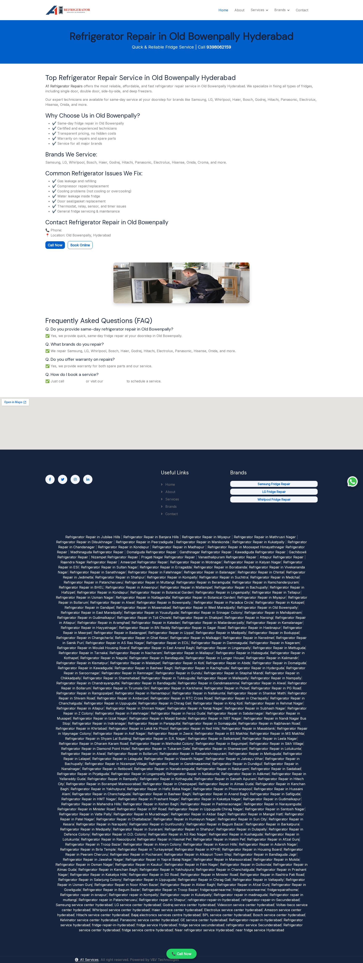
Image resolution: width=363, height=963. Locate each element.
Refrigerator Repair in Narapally (101, 824)
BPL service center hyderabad (227, 915)
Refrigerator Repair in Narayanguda (272, 804)
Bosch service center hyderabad (279, 915)
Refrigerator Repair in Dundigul (237, 764)
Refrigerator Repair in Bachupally (241, 587)
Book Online (80, 245)
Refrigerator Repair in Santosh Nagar (275, 809)
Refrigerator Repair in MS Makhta (277, 733)
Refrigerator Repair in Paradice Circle (223, 602)
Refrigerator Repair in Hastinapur (254, 628)
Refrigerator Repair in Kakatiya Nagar (211, 799)
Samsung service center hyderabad (84, 905)
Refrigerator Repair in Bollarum (132, 754)
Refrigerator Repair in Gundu (178, 673)
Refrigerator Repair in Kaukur (138, 864)
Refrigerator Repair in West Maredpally (204, 607)
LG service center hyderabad (137, 905)
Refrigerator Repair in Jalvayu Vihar (234, 759)
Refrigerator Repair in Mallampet (186, 587)
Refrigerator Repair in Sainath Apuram (225, 779)
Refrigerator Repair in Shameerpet (219, 749)
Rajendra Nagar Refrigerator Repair (88, 562)
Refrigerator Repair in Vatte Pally (85, 814)
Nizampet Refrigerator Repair (114, 557)
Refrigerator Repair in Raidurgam (222, 769)
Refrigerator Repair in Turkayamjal (145, 849)
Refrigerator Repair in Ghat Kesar (141, 638)
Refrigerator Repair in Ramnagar (127, 673)
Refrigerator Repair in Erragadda (166, 567)
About (239, 10)
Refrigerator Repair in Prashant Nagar (148, 799)
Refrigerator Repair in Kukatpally (258, 542)
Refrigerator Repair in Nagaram (274, 643)
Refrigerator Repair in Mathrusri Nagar (265, 537)
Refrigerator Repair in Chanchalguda (101, 794)
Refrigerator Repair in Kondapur (123, 547)
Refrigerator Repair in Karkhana (176, 688)
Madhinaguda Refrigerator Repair (97, 552)
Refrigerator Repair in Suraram (137, 829)
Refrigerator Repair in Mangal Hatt (255, 814)
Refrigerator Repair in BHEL (81, 587)
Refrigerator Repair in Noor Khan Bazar (126, 885)
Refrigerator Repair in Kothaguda (166, 779)
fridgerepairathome (282, 890)
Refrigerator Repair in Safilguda (275, 794)
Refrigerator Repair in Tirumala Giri (121, 688)
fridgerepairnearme (215, 890)
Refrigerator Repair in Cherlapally (241, 698)
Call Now (55, 245)
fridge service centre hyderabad (147, 930)
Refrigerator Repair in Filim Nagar (191, 864)
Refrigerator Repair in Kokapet (279, 602)
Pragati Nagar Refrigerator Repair (168, 557)
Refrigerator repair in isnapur (83, 895)
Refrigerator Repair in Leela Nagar (269, 738)
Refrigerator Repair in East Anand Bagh (162, 648)
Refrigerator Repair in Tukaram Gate (161, 749)
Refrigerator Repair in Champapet (169, 784)
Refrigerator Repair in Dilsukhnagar (84, 542)
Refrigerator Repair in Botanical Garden (161, 592)
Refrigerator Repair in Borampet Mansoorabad (103, 784)
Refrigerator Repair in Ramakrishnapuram (192, 754)
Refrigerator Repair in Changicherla (84, 638)
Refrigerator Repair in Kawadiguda (85, 668)
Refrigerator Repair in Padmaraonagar (211, 804)
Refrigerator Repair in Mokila (276, 859)
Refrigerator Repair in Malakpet (135, 663)
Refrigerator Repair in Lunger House (214, 658)
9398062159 (218, 47)
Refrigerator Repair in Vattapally (258, 880)
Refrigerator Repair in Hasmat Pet (164, 839)
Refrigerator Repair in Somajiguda (209, 723)
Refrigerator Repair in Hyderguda (257, 668)
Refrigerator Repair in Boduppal (273, 633)
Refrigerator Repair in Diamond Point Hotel (95, 749)
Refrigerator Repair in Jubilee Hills (92, 537)
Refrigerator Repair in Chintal (261, 572)
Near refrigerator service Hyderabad (204, 930)
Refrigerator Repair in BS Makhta (221, 733)
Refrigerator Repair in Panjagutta (154, 723)
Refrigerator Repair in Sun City (242, 819)
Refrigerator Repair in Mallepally (223, 678)
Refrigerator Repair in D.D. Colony (119, 834)
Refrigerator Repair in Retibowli (107, 769)
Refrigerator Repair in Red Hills (195, 728)
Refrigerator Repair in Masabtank (248, 728)
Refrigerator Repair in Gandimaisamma (208, 683)
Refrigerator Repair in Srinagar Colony (211, 612)
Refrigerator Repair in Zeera (170, 733)
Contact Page (115, 381)
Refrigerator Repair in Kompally (172, 577)
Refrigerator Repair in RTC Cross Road (181, 698)
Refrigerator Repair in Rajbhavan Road (269, 723)
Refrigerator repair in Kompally (133, 895)
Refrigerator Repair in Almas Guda (226, 784)
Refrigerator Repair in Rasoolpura (108, 839)
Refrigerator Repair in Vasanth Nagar (173, 759)
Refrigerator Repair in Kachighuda (202, 668)
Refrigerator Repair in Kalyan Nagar (252, 562)
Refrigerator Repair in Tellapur (276, 592)
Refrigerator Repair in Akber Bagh (187, 885)
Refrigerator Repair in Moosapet (233, 547)
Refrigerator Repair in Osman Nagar (84, 864)
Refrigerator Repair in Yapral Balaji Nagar (158, 859)
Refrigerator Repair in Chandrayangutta (87, 683)
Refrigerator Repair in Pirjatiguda (83, 774)
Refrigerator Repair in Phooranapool (222, 789)
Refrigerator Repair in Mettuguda (279, 648)
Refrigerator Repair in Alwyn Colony (152, 844)
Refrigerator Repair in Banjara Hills (151, 537)
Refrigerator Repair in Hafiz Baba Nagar (159, 789)
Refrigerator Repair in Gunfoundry (156, 824)
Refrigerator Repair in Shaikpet (197, 617)
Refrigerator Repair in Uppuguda (110, 703)
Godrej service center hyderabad (189, 905)
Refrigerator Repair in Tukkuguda (168, 678)
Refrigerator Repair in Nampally (276, 678)
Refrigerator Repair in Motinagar (196, 562)
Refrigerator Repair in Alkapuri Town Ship (197, 854)
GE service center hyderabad (203, 920)
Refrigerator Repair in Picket (226, 688)
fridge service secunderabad (201, 925)
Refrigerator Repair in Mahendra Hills (91, 804)
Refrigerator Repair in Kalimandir (272, 658)
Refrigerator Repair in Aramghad (103, 623)
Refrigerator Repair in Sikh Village (276, 743)
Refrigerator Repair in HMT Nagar (88, 799)
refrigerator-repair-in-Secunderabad (270, 900)
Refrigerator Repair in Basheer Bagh (143, 668)
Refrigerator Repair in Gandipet (89, 607)
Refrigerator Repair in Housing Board (251, 849)
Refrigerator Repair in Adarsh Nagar (268, 844)
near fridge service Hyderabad (259, 930)
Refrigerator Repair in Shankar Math (256, 693)
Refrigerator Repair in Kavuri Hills (210, 844)
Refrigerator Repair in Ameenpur (131, 587)
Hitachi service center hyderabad (102, 915)
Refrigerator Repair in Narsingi (249, 617)
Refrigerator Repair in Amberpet (122, 698)
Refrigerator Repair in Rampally (112, 779)
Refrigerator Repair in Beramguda (203, 582)
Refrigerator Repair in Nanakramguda (164, 769)
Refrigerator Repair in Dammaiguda (219, 643)
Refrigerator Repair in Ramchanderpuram (265, 582)
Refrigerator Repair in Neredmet (248, 638)
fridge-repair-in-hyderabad (113, 925)
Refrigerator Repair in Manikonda (202, 542)
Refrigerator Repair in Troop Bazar (93, 844)
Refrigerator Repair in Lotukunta (275, 749)
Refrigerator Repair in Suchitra (223, 577)
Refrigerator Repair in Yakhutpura (98, 789)
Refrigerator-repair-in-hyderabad (255, 920)
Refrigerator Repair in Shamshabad (111, 678)
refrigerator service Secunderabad (253, 925)
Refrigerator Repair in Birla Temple (88, 849)
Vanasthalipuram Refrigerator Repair (227, 557)
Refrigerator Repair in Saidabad (276, 769)
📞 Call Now (181, 954)
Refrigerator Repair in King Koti (217, 703)
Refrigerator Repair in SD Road (153, 874)
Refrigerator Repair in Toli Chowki (144, 617)
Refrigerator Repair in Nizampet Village (116, 764)
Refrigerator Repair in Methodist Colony (161, 743)
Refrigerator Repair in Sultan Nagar (109, 567)
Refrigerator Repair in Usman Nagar (85, 597)
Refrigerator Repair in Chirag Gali (164, 703)
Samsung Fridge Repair (274, 484)
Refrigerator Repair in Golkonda (245, 864)
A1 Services (89, 960)
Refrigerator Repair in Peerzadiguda (144, 542)
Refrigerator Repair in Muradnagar (141, 814)
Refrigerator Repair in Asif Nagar (119, 733)
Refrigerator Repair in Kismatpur (82, 663)
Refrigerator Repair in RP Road (141, 809)
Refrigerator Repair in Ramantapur (142, 693)
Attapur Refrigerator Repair (282, 557)
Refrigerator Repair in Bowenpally (164, 602)
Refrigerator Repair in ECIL (167, 643)
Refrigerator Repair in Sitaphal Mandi (233, 673)
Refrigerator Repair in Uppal (170, 633)
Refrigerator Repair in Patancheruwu (93, 582)
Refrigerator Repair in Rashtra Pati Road (272, 874)
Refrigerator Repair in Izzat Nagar (100, 718)
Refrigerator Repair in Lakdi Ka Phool (138, 728)
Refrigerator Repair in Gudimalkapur (86, 617)
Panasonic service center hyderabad (149, 920)
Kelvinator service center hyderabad (89, 920)
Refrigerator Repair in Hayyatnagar (89, 628)
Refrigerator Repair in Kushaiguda (236, 834)
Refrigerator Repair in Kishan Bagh (150, 804)
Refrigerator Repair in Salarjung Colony (89, 880)
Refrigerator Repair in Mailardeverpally (213, 623)
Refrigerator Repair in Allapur (80, 708)
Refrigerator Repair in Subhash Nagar (255, 708)
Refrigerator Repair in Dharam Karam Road (93, 743)
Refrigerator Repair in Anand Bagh (220, 794)
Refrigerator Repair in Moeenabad (143, 607)
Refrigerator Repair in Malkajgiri (195, 638)
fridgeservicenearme (249, 890)
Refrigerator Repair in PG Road (276, 688)
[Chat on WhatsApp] (352, 481)
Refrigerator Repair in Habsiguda (242, 653)
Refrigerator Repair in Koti (183, 663)
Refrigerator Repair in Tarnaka (83, 653)
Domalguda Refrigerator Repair (151, 552)
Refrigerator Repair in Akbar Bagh (198, 814)
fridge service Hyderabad (157, 925)
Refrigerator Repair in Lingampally (222, 592)
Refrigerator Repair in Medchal (274, 577)
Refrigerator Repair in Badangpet (120, 633)
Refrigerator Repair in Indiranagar (99, 723)
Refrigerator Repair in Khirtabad (81, 728)
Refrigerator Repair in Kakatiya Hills (98, 874)
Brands (170, 506)
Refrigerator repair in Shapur (162, 900)
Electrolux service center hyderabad (233, 910)
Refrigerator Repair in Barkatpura (272, 824)
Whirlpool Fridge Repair (274, 499)
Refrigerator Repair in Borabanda (220, 567)
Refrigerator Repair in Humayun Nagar (184, 819)
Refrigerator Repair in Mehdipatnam (272, 612)
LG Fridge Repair (274, 491)
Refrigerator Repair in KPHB (197, 849)
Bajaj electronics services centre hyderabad (165, 915)
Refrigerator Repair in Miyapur (206, 537)
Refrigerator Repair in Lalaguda (117, 759)
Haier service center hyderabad (177, 910)
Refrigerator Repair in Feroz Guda (178, 713)
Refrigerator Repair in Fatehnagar (155, 572)
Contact (302, 10)
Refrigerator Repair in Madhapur (178, 547)
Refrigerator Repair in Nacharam (135, 653)
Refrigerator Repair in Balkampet (214, 738)
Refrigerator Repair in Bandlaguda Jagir (265, 854)
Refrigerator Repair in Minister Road (86, 809)
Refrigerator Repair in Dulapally (241, 829)
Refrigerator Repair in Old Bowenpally (267, 607)
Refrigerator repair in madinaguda (240, 895)
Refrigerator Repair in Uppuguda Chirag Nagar (205, 809)
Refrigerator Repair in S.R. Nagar (159, 738)
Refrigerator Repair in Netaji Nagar (194, 708)
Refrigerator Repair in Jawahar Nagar (93, 859)
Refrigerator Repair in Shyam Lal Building (98, 738)
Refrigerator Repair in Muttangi (149, 582)
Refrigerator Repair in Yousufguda (151, 612)
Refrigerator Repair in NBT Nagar (214, 718)
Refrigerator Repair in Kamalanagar (274, 623)
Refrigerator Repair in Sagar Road (198, 628)
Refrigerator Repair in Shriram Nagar (135, 708)
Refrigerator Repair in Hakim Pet (219, 839)
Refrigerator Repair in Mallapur (189, 653)
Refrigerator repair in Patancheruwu (108, 900)
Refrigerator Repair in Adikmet (245, 774)
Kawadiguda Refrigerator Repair (260, 552)
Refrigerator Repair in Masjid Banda (157, 718)
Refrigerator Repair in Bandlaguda (156, 658)
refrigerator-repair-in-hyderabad (213, 900)
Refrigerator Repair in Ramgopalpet (84, 693)
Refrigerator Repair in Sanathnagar (98, 572)
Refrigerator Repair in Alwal (112, 602)
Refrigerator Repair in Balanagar (209, 572)
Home (223, 10)
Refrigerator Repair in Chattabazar (123, 819)
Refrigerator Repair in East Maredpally (91, 612)
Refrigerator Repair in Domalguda (279, 663)
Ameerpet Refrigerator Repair (144, 562)
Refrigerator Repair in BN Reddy (144, 628)
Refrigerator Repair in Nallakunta (198, 693)
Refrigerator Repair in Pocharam (136, 854)
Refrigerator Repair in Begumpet (221, 743)
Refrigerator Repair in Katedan (156, 623)
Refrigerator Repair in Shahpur (120, 577)
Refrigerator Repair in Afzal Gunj (273, 839)
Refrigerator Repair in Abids (228, 663)
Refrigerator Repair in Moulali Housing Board (93, 648)
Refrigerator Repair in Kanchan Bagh (107, 869)
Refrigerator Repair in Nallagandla (143, 597)
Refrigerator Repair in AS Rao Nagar (114, 643)
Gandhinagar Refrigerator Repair (206, 552)
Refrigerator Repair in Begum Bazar (214, 824)
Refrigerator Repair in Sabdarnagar (235, 713)
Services (171, 499)
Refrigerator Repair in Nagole (103, 658)
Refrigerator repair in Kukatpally (186, 895)
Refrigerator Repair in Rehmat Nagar (274, 703)
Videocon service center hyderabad (245, 905)
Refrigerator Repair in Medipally (221, 633)
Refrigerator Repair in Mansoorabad (222, 859)
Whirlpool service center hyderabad (121, 910)
